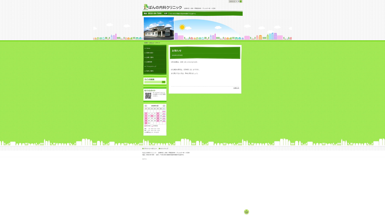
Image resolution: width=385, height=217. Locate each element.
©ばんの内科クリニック (149, 152)
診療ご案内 (149, 57)
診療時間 (149, 62)
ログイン (144, 159)
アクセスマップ (151, 66)
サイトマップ (164, 148)
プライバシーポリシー (150, 148)
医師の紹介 (149, 53)
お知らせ (236, 88)
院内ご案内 (149, 71)
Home (148, 48)
